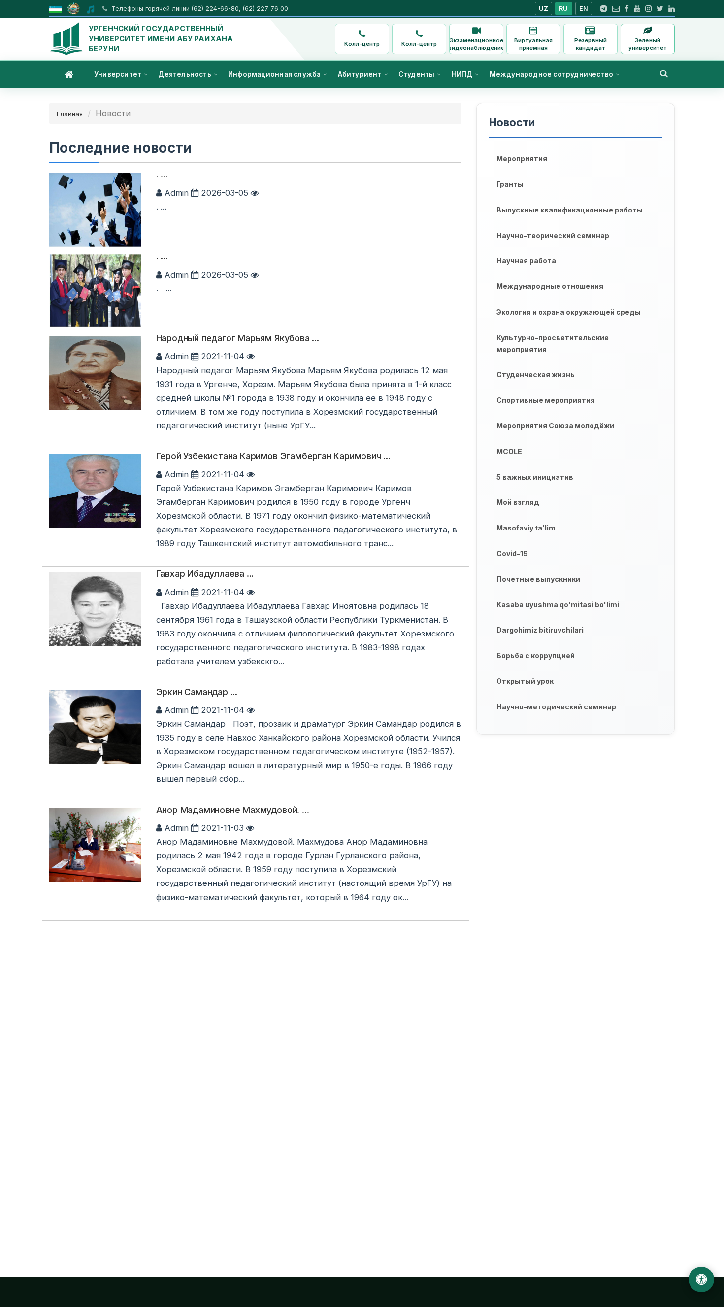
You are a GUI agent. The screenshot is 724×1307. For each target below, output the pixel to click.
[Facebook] (627, 8)
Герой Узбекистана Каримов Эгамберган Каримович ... (273, 456)
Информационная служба (274, 74)
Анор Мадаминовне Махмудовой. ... (232, 810)
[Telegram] (603, 8)
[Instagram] (648, 8)
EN (584, 8)
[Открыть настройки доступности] (701, 1279)
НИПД (462, 74)
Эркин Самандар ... (196, 692)
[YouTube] (637, 8)
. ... (162, 174)
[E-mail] (616, 8)
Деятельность (184, 74)
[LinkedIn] (671, 8)
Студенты (416, 74)
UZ (544, 8)
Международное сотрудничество (552, 74)
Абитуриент (360, 74)
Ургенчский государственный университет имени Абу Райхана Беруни (161, 38)
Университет (117, 74)
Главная (70, 114)
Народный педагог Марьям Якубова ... (237, 338)
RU (563, 8)
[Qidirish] (664, 73)
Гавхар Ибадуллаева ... (205, 573)
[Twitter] (660, 8)
